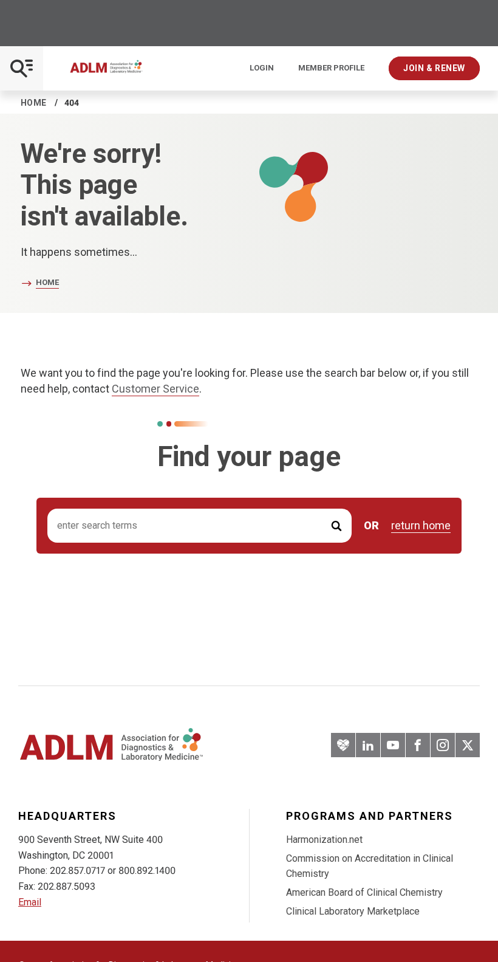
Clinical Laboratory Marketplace (353, 911)
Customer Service (155, 388)
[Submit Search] (336, 526)
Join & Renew (434, 68)
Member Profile (331, 68)
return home (421, 526)
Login (262, 68)
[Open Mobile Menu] (21, 68)
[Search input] (199, 526)
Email (29, 902)
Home (34, 103)
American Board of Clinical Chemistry (364, 892)
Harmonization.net (324, 839)
